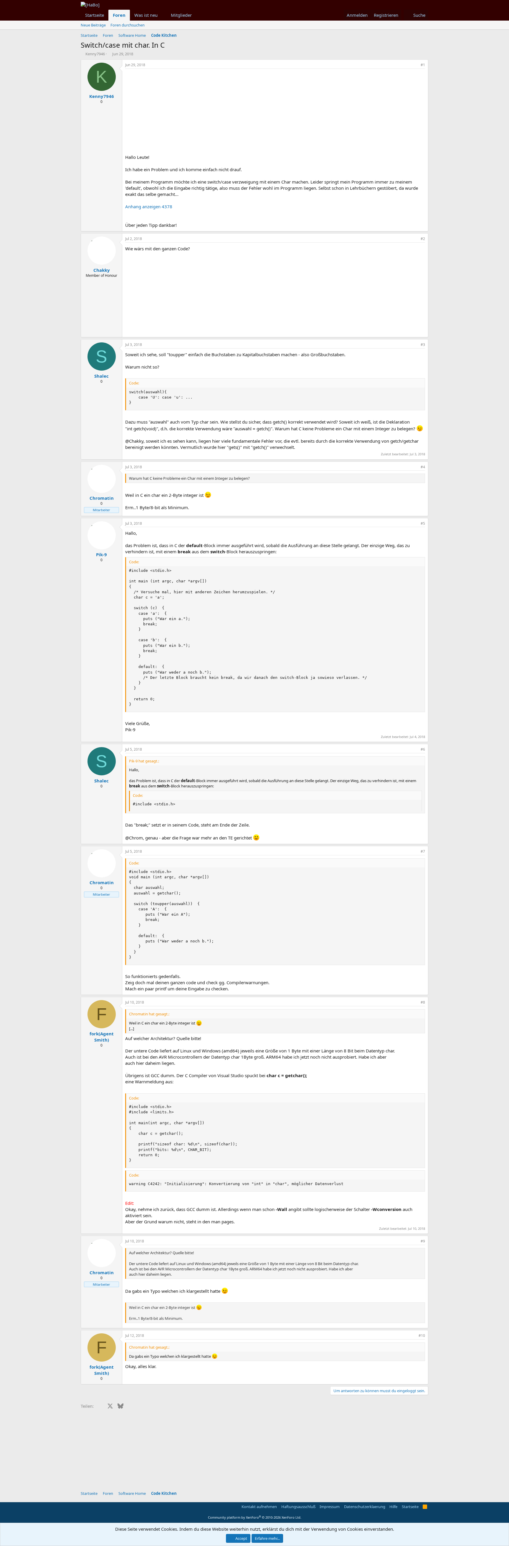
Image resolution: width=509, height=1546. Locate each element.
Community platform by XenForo (254, 1517)
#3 (423, 344)
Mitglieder (181, 15)
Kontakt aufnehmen (259, 1506)
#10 (422, 1335)
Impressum (330, 1506)
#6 (423, 749)
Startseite (94, 15)
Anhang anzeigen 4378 (148, 206)
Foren (119, 15)
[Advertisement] (275, 113)
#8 (423, 1002)
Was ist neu (146, 15)
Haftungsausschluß (298, 1506)
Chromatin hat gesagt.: (149, 1014)
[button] (162, 15)
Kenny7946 (95, 53)
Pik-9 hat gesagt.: (144, 761)
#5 (423, 523)
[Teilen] (415, 65)
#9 (423, 1241)
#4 (423, 466)
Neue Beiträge (93, 25)
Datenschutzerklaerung (364, 1506)
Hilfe (393, 1506)
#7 (423, 851)
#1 (423, 64)
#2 (423, 238)
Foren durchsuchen (127, 25)
